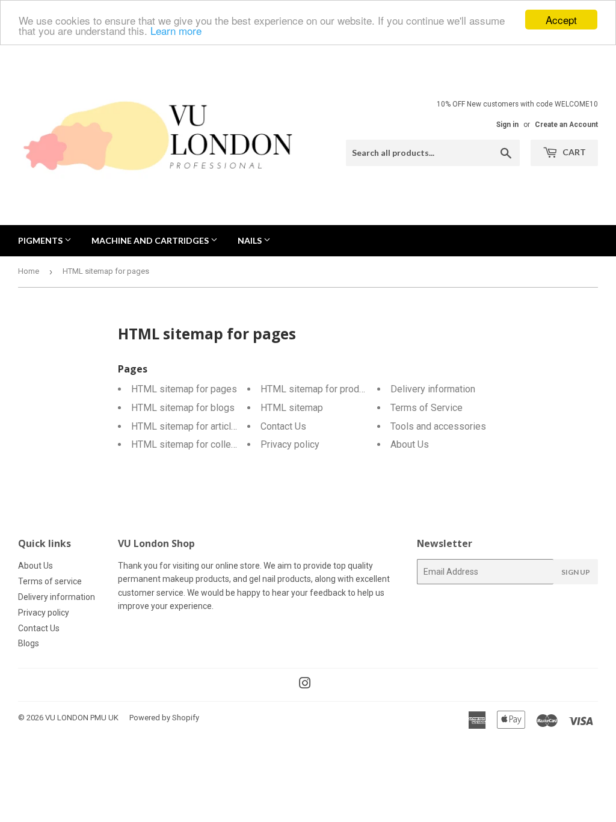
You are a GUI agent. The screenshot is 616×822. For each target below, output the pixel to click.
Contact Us (283, 426)
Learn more (176, 30)
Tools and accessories (438, 426)
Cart (573, 152)
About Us (409, 444)
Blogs (28, 643)
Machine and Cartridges (151, 240)
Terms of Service (426, 407)
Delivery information (432, 389)
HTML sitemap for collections (194, 444)
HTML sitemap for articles (186, 426)
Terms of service (50, 581)
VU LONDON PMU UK (82, 717)
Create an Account (566, 124)
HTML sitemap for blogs (183, 407)
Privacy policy (289, 444)
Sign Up (575, 571)
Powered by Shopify (164, 717)
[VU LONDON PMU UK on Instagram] (305, 685)
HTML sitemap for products (318, 389)
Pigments (41, 240)
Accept (561, 19)
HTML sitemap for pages (184, 389)
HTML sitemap (291, 407)
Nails (250, 240)
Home (28, 271)
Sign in (507, 124)
